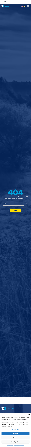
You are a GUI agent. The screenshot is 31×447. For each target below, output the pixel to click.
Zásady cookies (10, 445)
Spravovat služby (15, 429)
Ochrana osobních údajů (19, 445)
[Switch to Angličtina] (21, 6)
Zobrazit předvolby (15, 442)
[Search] (27, 1)
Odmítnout (15, 437)
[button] (28, 414)
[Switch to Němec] (24, 6)
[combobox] (14, 1)
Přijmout (15, 433)
